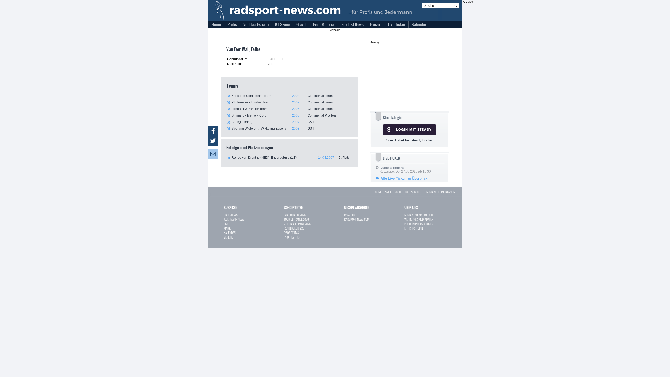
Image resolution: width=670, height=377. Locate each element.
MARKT (228, 228)
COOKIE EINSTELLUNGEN (387, 192)
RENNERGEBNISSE (294, 228)
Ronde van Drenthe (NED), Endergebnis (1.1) (290, 157)
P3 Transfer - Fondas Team (282, 102)
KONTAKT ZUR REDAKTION (418, 215)
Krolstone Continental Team (282, 96)
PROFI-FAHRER (292, 237)
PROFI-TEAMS (291, 232)
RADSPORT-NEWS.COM (356, 219)
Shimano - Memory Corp (285, 115)
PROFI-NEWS (231, 215)
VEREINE (228, 237)
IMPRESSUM (448, 192)
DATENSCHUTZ (413, 192)
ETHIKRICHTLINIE (413, 228)
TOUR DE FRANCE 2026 (296, 219)
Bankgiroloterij (273, 122)
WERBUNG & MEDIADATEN (418, 219)
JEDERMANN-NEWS (234, 219)
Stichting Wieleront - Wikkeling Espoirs (273, 128)
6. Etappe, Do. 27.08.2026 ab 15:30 (405, 169)
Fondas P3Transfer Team (282, 109)
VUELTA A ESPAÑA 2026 (297, 223)
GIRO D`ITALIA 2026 (295, 215)
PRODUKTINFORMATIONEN (418, 223)
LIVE (226, 223)
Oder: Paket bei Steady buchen (409, 140)
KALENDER (230, 232)
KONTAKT (431, 192)
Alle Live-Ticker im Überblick (404, 178)
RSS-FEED (349, 215)
